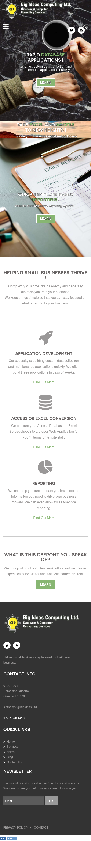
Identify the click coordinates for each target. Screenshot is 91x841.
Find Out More (44, 381)
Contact (41, 827)
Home (11, 741)
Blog (10, 756)
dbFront (12, 751)
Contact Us (14, 762)
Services (12, 746)
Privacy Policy (15, 827)
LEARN (45, 82)
